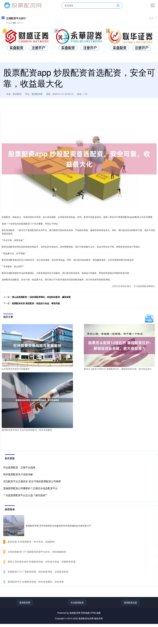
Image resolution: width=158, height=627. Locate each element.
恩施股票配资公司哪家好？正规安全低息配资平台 (30, 488)
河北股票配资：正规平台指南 (19, 467)
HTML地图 (95, 612)
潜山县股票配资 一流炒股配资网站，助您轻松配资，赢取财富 (41, 296)
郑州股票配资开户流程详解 (18, 474)
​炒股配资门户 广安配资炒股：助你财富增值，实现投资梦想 (38, 571)
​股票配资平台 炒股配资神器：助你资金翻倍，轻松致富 (36, 581)
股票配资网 (24, 602)
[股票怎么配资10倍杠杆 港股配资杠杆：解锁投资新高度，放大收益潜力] (119, 345)
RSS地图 (85, 612)
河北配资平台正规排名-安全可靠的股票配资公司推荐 (32, 481)
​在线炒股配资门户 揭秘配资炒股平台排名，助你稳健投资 (37, 551)
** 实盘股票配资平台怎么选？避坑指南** (25, 495)
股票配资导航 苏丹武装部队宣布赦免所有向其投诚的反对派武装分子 (58, 525)
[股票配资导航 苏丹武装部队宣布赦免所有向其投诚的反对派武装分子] (13, 525)
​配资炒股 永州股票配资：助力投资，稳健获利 (31, 541)
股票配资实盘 (130, 602)
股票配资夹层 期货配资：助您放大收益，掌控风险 (36, 303)
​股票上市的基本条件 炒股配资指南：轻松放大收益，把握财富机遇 (41, 561)
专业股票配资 (77, 602)
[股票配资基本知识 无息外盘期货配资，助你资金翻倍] (37, 399)
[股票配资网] (22, 5)
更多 (151, 18)
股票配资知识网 (86, 618)
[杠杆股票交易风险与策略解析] (37, 345)
